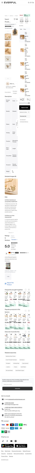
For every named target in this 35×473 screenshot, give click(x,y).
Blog (2, 451)
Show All (10, 232)
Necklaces (17, 15)
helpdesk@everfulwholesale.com (16, 399)
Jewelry (11, 15)
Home (6, 15)
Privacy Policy (4, 456)
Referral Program (26, 451)
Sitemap (11, 456)
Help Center (7, 451)
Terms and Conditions (19, 453)
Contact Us (9, 453)
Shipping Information (16, 451)
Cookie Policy (28, 453)
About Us (3, 453)
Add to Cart (24, 107)
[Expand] (16, 22)
